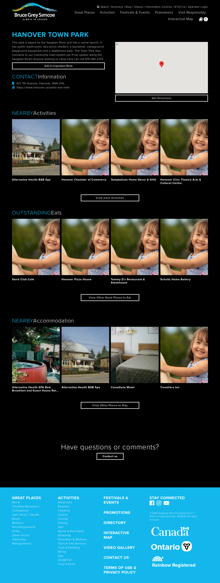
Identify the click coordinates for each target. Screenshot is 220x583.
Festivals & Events (135, 12)
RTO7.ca (179, 7)
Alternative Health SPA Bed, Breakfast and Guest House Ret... (35, 389)
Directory (117, 7)
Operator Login (198, 7)
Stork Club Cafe (23, 279)
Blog (129, 7)
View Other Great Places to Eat (110, 297)
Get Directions (161, 98)
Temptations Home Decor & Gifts (133, 179)
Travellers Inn (169, 387)
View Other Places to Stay (110, 405)
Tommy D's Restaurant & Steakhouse (128, 281)
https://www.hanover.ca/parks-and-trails (43, 87)
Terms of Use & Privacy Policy (120, 570)
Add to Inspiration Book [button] (58, 66)
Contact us (110, 456)
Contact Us (116, 557)
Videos (138, 7)
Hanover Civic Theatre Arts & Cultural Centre (180, 181)
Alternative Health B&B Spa (31, 179)
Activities (107, 12)
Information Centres (159, 7)
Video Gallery (119, 547)
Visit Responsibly (192, 12)
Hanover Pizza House (77, 279)
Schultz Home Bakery (175, 279)
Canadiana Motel (123, 387)
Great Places (84, 12)
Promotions (164, 12)
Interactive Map (180, 19)
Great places (26, 497)
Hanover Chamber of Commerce (84, 179)
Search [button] (104, 7)
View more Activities (110, 198)
